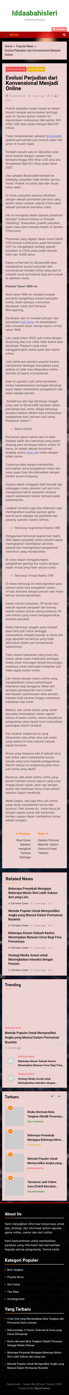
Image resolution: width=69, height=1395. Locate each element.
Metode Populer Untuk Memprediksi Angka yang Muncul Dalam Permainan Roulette (35, 915)
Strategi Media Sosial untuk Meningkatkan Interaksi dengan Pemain (30, 960)
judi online (27, 322)
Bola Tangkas (35, 1116)
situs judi (32, 452)
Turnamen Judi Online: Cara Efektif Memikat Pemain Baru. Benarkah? (43, 1181)
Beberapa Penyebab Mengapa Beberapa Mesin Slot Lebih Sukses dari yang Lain (33, 893)
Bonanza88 (53, 136)
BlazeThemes (42, 1388)
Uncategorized (36, 1186)
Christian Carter (17, 96)
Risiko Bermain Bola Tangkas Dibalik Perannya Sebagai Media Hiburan (44, 1111)
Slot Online (36, 69)
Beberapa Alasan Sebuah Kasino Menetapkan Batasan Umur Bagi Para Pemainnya (35, 937)
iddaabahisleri (34, 13)
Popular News (16, 69)
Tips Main (13, 1291)
